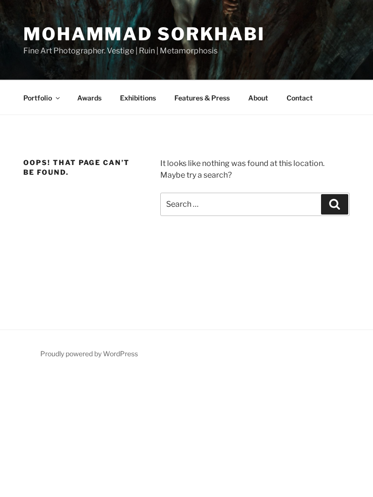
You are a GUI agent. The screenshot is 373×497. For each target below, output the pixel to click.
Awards (89, 98)
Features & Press (202, 98)
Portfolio (37, 98)
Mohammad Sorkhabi (144, 34)
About (258, 98)
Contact (300, 98)
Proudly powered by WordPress (89, 353)
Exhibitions (138, 98)
